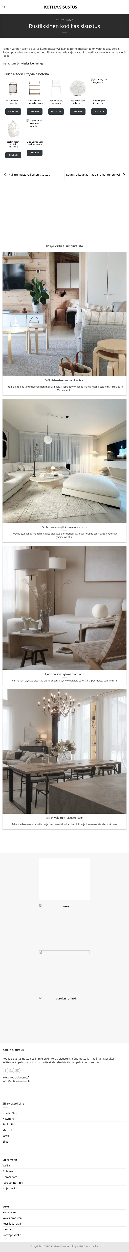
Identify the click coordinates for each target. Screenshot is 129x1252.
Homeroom (10, 1177)
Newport (8, 1119)
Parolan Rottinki (13, 1182)
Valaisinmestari (12, 1218)
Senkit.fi (8, 1124)
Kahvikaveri (10, 1212)
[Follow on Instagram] (11, 1070)
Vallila (6, 1165)
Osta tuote (13, 111)
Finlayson (8, 1171)
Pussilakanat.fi (12, 1223)
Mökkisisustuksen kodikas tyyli (64, 380)
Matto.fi (8, 1130)
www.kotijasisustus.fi (16, 1077)
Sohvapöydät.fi (12, 1235)
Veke (6, 1206)
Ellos (5, 1141)
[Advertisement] (64, 212)
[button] (124, 7)
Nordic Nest (10, 1113)
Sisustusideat (64, 20)
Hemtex (7, 1229)
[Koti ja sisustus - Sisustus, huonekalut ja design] (61, 7)
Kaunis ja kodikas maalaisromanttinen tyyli (93, 175)
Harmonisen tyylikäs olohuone (64, 674)
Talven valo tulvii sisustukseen (64, 818)
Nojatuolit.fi (10, 1188)
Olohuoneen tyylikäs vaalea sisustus (65, 527)
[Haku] (4, 7)
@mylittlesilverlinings (29, 63)
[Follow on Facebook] (5, 1070)
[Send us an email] (17, 1070)
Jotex (6, 1136)
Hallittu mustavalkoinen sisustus (29, 175)
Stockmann (10, 1160)
